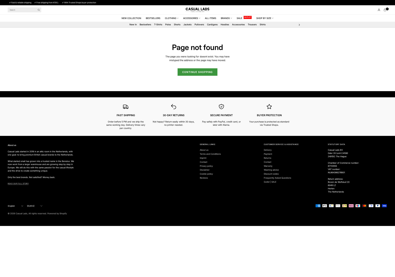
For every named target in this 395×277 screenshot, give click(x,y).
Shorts (177, 24)
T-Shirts (158, 24)
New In (133, 24)
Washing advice (271, 170)
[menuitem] (132, 18)
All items (210, 18)
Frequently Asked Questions (277, 178)
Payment (268, 154)
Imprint (203, 158)
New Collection (131, 18)
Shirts (263, 24)
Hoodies (225, 24)
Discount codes (271, 174)
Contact (203, 162)
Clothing (170, 18)
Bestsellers (153, 18)
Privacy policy (206, 166)
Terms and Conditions (210, 154)
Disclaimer (205, 170)
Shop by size (263, 18)
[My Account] (378, 9)
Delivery (268, 150)
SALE (239, 18)
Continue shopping (197, 72)
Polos (168, 24)
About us (204, 150)
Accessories (190, 18)
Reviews (204, 178)
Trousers (252, 24)
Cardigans (212, 24)
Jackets (187, 24)
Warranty (268, 166)
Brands (225, 18)
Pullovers (199, 24)
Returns (267, 158)
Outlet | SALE (270, 182)
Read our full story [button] (18, 183)
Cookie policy (206, 174)
